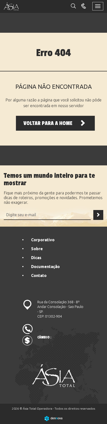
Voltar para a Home (48, 123)
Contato (39, 275)
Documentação (45, 266)
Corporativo (42, 240)
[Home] (53, 375)
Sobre (37, 248)
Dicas (36, 257)
